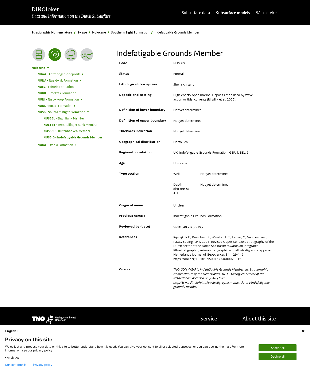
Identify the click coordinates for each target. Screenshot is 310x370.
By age (82, 32)
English (10, 331)
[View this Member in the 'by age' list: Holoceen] (55, 54)
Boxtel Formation (55, 105)
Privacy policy (42, 364)
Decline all (277, 356)
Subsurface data (196, 12)
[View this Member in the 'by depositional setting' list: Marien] (71, 54)
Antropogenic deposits (59, 74)
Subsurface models (233, 12)
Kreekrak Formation (57, 93)
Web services (267, 12)
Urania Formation (55, 145)
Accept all (277, 348)
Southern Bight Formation (130, 32)
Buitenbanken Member (66, 131)
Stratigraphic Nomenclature (52, 32)
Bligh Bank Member (64, 118)
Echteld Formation (56, 86)
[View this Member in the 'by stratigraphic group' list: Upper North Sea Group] (87, 54)
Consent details (15, 364)
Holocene (99, 32)
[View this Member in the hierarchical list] (39, 54)
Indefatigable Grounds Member (72, 137)
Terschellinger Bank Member (70, 124)
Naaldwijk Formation (58, 80)
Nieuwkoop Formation (58, 99)
